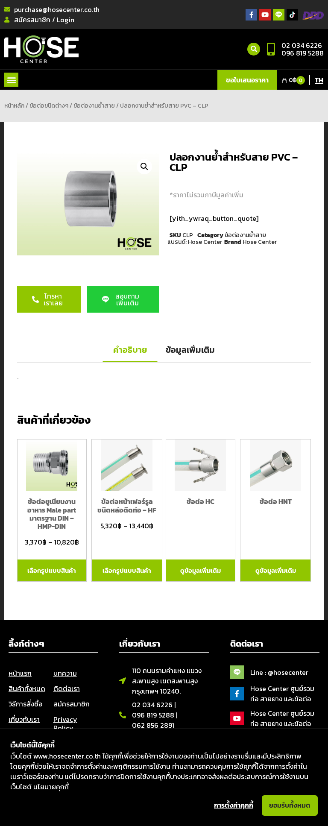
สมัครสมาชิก (71, 704)
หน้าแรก (20, 673)
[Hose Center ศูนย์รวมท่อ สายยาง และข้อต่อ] (237, 693)
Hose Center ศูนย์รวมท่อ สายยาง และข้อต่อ (282, 693)
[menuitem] (319, 79)
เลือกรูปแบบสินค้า (51, 570)
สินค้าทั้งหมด (27, 688)
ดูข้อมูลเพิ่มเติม (200, 570)
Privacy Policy (65, 723)
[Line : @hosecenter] (237, 672)
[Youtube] (265, 15)
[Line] (278, 15)
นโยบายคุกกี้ (51, 787)
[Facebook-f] (251, 15)
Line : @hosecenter (279, 672)
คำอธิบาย (130, 349)
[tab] (130, 350)
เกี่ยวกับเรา (24, 719)
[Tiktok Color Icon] (292, 15)
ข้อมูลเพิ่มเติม (190, 349)
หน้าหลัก (14, 105)
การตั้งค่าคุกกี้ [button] (233, 805)
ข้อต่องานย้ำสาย (94, 105)
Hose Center (205, 241)
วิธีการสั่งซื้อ (25, 704)
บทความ (65, 673)
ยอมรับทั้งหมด (289, 805)
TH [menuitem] (319, 80)
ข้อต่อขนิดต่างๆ (48, 105)
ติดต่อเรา (66, 688)
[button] (11, 80)
